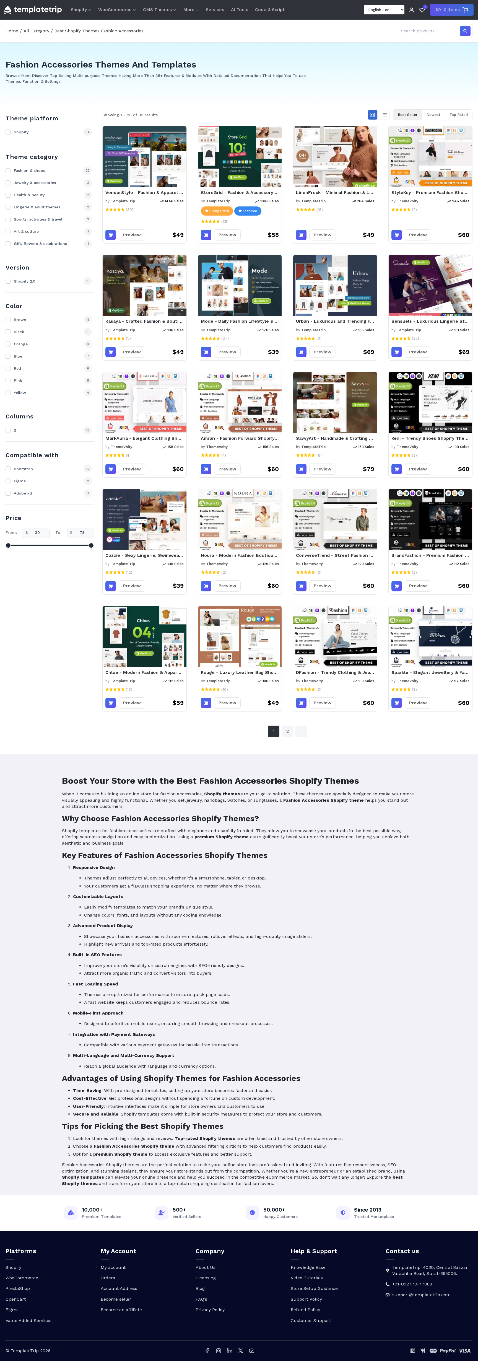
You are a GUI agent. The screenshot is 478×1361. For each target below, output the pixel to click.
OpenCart (16, 1299)
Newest (433, 115)
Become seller (116, 1299)
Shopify (79, 9)
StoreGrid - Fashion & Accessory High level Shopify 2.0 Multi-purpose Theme (240, 192)
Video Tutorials (307, 1277)
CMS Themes (157, 9)
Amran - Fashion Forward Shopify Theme (240, 438)
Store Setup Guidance (314, 1288)
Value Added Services (28, 1320)
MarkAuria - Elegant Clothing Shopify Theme (144, 438)
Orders (108, 1277)
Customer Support (311, 1320)
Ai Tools (239, 9)
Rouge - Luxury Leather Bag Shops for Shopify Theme (240, 672)
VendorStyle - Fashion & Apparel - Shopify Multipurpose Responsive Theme (144, 192)
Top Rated (459, 115)
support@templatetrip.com (421, 1294)
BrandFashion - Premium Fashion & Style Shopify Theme (430, 555)
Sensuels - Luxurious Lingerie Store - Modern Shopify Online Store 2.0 (430, 321)
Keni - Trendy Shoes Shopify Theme (430, 438)
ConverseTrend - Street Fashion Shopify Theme (335, 555)
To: (58, 532)
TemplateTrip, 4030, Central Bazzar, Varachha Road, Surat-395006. (430, 1270)
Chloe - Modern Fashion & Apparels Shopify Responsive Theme (144, 672)
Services (215, 9)
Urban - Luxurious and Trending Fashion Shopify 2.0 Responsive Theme (335, 321)
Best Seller (407, 115)
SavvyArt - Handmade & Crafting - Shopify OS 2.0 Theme (335, 438)
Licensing (206, 1277)
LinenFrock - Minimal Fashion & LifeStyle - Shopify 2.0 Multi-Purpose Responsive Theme (335, 192)
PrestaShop (18, 1288)
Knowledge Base (308, 1267)
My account (113, 1267)
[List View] (385, 115)
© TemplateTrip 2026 (28, 1350)
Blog (200, 1288)
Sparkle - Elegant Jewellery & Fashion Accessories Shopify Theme (430, 672)
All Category (36, 30)
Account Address (119, 1288)
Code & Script (270, 9)
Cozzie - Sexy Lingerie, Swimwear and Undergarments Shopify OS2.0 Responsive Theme (144, 555)
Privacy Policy (210, 1309)
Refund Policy (305, 1309)
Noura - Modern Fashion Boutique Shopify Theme (240, 555)
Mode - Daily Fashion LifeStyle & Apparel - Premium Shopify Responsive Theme (240, 321)
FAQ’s (201, 1299)
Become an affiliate (121, 1309)
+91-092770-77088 (412, 1284)
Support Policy (306, 1299)
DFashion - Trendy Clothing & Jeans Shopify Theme (335, 672)
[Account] (411, 10)
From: (11, 532)
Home (12, 30)
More (188, 9)
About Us (205, 1267)
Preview (132, 234)
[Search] (465, 31)
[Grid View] (373, 115)
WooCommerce (115, 9)
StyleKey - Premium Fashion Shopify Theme (430, 192)
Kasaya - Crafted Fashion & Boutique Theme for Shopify (144, 321)
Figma (12, 1309)
